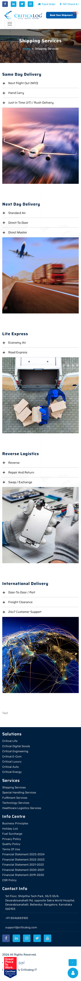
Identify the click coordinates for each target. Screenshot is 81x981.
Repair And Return (21, 472)
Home (26, 48)
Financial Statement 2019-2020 (23, 875)
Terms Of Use (11, 849)
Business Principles (15, 823)
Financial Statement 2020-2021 (23, 870)
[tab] (40, 83)
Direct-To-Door (18, 222)
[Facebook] (5, 4)
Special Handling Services (19, 792)
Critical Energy (12, 772)
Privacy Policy (11, 839)
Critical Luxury (11, 761)
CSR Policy (9, 880)
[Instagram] (30, 4)
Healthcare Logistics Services (21, 808)
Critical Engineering (15, 751)
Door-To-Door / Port (21, 592)
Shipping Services (14, 787)
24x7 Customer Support (24, 611)
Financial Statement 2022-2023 (23, 859)
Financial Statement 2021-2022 (23, 864)
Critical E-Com (11, 756)
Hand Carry (16, 92)
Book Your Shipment (61, 15)
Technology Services (15, 803)
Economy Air (17, 342)
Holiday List (10, 828)
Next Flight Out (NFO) (23, 83)
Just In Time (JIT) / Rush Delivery (31, 102)
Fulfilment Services (14, 797)
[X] (22, 4)
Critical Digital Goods (16, 746)
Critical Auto (10, 767)
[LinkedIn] (13, 4)
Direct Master (17, 232)
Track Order (48, 4)
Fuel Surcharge (12, 833)
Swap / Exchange (20, 482)
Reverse (14, 462)
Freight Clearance (20, 602)
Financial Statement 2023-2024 (23, 854)
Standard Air (17, 213)
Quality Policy (11, 844)
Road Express (17, 352)
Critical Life (9, 741)
